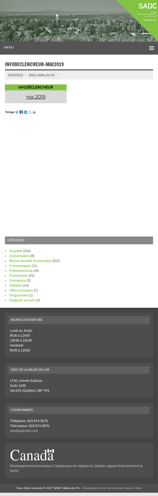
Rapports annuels (22, 300)
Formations (17, 280)
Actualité (15, 251)
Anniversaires (19, 256)
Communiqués (20, 266)
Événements (18, 275)
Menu (9, 47)
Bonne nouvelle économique (30, 261)
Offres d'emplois (21, 290)
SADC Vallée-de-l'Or (42, 74)
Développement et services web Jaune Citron (112, 488)
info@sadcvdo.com (24, 431)
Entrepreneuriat (20, 270)
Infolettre (15, 285)
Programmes (18, 295)
